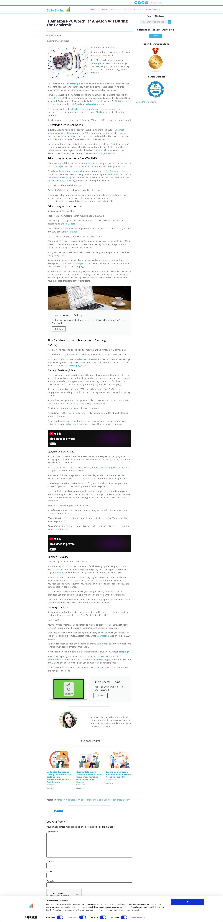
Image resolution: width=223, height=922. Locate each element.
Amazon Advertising (94, 163)
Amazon (61, 799)
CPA (78, 799)
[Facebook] (135, 2)
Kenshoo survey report (70, 171)
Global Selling (104, 799)
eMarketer (76, 109)
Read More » (50, 788)
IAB (53, 98)
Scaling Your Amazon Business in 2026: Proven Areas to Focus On (118, 774)
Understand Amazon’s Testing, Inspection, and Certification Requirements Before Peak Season (59, 776)
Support (126, 9)
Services (104, 9)
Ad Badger (58, 166)
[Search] (169, 22)
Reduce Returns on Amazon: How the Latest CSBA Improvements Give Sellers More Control (89, 776)
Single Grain (67, 133)
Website (50, 881)
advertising (92, 104)
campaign (96, 63)
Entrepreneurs (88, 799)
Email (49, 871)
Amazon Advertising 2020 (64, 177)
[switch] (82, 917)
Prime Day (53, 659)
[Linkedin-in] (139, 2)
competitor (109, 375)
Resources (114, 9)
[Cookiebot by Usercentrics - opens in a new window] (31, 917)
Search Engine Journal (104, 153)
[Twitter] (142, 2)
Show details (136, 917)
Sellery (124, 274)
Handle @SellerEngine (145, 102)
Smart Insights (69, 231)
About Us (137, 9)
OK (188, 902)
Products (93, 9)
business (70, 799)
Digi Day (119, 101)
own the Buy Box (108, 467)
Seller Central (83, 359)
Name (50, 862)
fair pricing (78, 403)
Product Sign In (151, 9)
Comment (52, 832)
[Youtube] (146, 2)
